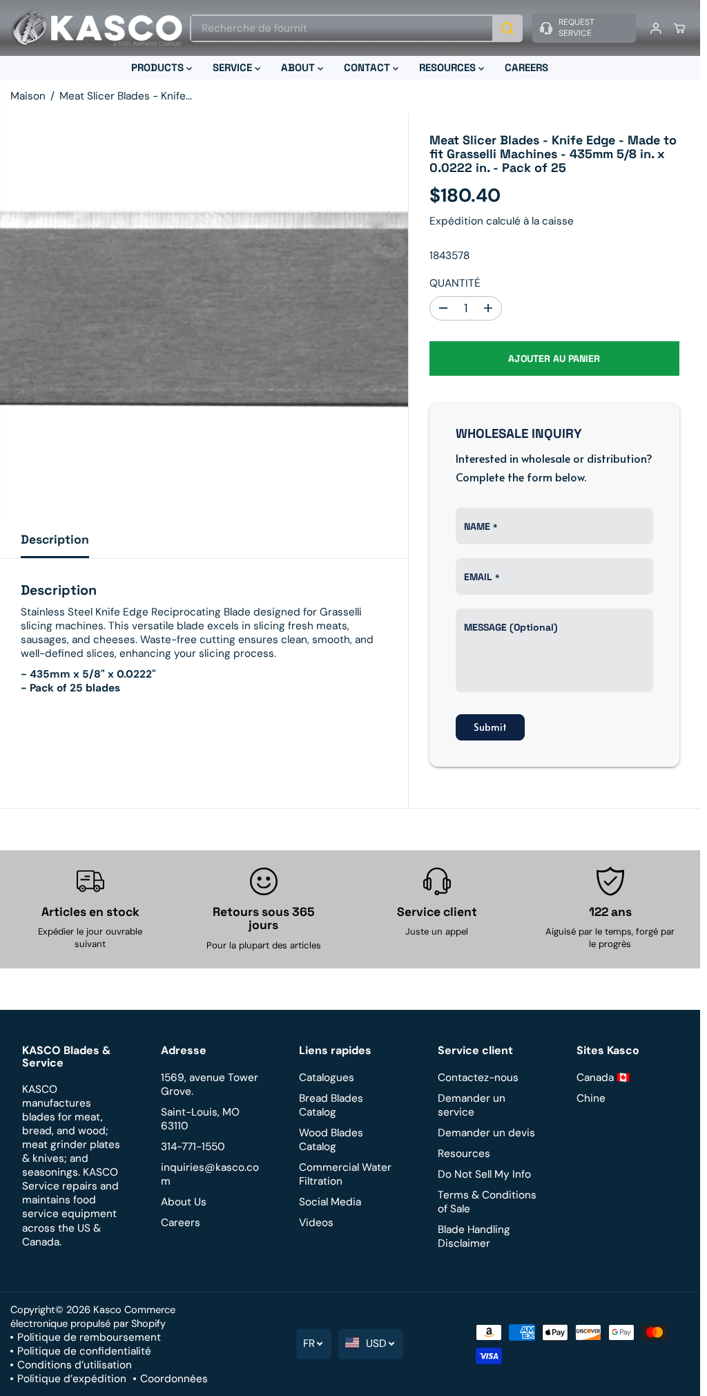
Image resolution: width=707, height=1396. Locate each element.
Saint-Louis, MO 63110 (200, 1119)
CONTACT (368, 67)
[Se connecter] (656, 28)
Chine (591, 1098)
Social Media (330, 1202)
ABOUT (299, 67)
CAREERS (526, 67)
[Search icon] (507, 28)
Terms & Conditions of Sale (487, 1202)
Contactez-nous (478, 1077)
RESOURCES (448, 67)
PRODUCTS (158, 67)
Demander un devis (486, 1133)
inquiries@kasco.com (210, 1174)
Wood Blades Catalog (331, 1140)
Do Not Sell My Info (484, 1174)
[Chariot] (679, 28)
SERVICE (234, 67)
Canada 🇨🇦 (603, 1077)
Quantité (455, 283)
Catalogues (326, 1077)
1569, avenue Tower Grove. (209, 1084)
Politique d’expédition (71, 1379)
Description (55, 539)
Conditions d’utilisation (74, 1365)
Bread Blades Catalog (331, 1105)
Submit (490, 727)
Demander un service (471, 1105)
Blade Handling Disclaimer (474, 1236)
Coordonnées (174, 1379)
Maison (28, 96)
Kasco (107, 1310)
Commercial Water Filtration (345, 1174)
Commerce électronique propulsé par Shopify (92, 1316)
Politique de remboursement (89, 1337)
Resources (464, 1153)
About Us (183, 1202)
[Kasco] (96, 28)
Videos (316, 1223)
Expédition (456, 221)
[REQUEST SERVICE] (584, 28)
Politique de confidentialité (84, 1351)
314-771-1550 (193, 1147)
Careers (180, 1223)
